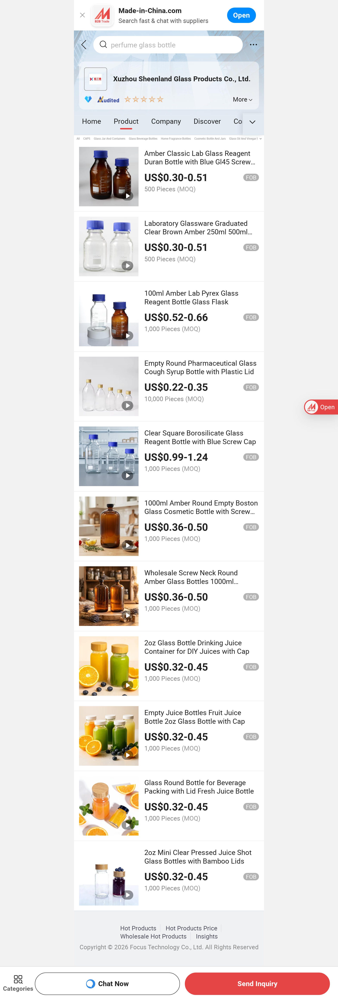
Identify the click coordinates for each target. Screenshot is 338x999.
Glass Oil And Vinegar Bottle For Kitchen (254, 139)
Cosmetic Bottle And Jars (210, 139)
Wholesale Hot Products (153, 936)
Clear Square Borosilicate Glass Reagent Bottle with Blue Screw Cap (200, 437)
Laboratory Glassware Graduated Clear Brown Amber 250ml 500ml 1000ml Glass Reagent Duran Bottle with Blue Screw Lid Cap (199, 236)
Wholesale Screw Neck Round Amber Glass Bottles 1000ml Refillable (191, 581)
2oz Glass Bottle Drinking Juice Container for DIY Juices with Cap (196, 647)
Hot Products (138, 928)
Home (91, 121)
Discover (207, 121)
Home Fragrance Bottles (176, 139)
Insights (207, 936)
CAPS (86, 139)
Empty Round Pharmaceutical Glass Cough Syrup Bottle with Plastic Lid (200, 367)
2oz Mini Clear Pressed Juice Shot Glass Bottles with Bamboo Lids (198, 856)
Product (126, 121)
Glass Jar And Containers (109, 139)
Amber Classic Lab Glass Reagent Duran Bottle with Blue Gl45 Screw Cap (197, 161)
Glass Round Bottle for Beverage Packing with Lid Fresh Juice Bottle (199, 787)
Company (166, 121)
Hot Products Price (191, 928)
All (78, 139)
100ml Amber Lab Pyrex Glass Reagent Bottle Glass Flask (191, 297)
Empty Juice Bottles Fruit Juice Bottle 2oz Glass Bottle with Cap (194, 717)
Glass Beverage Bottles (143, 139)
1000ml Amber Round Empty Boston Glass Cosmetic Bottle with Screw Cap (201, 511)
